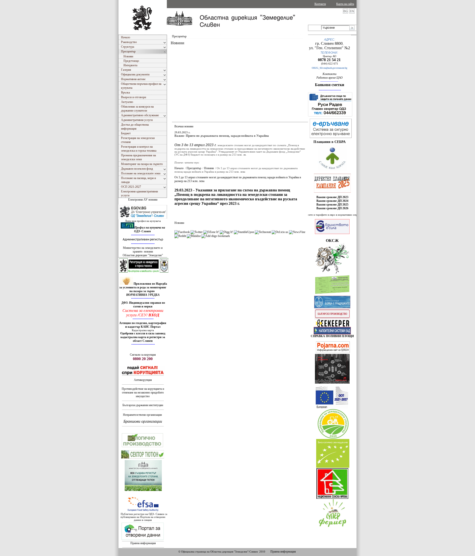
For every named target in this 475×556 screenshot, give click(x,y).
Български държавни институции (142, 405)
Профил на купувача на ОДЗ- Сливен (149, 229)
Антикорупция (143, 380)
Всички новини (183, 126)
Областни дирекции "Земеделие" (143, 255)
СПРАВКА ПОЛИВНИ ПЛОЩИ (332, 336)
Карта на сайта (345, 4)
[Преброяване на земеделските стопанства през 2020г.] (333, 437)
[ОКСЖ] (332, 183)
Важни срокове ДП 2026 (332, 208)
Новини (209, 168)
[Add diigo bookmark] (215, 236)
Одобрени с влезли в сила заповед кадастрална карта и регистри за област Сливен (142, 337)
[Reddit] (180, 236)
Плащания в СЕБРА (329, 142)
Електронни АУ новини (142, 199)
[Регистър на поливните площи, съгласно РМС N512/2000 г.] (332, 333)
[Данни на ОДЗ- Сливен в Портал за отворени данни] (142, 540)
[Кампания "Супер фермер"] (333, 527)
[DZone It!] (211, 232)
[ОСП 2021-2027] (332, 407)
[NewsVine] (297, 232)
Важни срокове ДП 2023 (332, 197)
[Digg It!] (226, 232)
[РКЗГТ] (143, 272)
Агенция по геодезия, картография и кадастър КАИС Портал (142, 324)
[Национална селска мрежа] (332, 498)
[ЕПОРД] (332, 326)
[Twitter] (196, 232)
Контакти (320, 4)
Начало (179, 168)
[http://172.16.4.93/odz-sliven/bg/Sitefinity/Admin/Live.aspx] (332, 169)
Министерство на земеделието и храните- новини (143, 249)
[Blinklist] (194, 236)
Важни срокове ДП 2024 (332, 201)
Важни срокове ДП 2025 (332, 204)
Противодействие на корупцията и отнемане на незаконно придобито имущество (143, 392)
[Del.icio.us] (280, 232)
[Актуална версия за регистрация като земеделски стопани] (332, 295)
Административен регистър (143, 239)
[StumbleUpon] (244, 232)
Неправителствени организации (142, 415)
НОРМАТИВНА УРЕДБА (143, 295)
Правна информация (143, 543)
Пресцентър (194, 168)
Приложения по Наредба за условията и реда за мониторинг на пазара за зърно (143, 287)
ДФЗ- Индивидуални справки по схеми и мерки (143, 304)
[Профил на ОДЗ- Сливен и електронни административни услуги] (143, 218)
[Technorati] (263, 232)
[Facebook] (182, 232)
